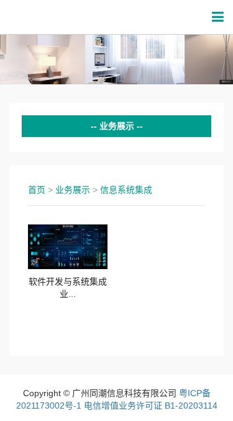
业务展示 (72, 190)
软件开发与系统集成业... (68, 288)
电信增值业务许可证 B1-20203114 (150, 405)
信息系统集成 (126, 190)
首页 (36, 190)
